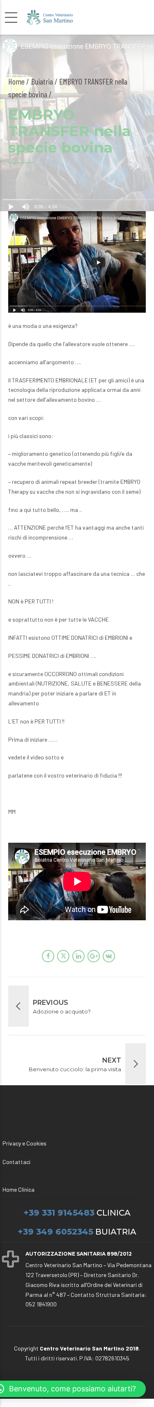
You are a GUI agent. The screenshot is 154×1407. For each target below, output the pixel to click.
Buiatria (42, 81)
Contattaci (16, 1161)
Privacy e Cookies (24, 1143)
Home (16, 81)
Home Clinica (18, 1189)
